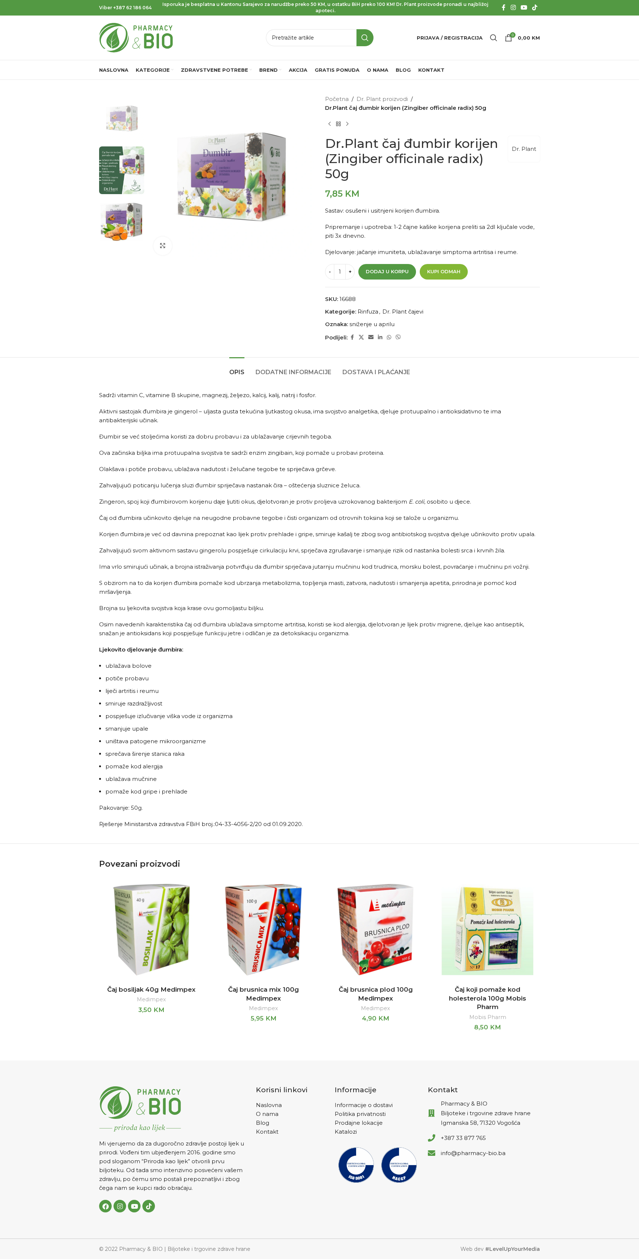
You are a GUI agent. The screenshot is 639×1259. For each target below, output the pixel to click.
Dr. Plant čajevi (402, 311)
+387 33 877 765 (463, 1137)
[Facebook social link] (503, 7)
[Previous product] (329, 124)
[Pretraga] (493, 37)
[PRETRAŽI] (364, 37)
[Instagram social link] (513, 7)
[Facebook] (105, 1206)
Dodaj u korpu (387, 271)
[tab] (236, 368)
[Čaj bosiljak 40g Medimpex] (151, 929)
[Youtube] (134, 1206)
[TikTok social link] (535, 7)
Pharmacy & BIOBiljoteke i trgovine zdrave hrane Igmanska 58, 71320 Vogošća (486, 1113)
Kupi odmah (443, 271)
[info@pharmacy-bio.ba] (431, 1153)
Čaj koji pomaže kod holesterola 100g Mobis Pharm (487, 998)
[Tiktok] (148, 1206)
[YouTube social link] (524, 7)
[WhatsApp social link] (389, 337)
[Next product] (347, 124)
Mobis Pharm (487, 1017)
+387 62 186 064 (132, 7)
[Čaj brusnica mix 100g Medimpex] (263, 929)
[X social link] (361, 337)
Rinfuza (368, 311)
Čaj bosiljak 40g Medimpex (151, 989)
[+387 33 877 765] (431, 1138)
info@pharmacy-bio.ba (473, 1153)
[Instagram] (120, 1206)
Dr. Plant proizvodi (382, 98)
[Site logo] (136, 37)
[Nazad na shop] (338, 124)
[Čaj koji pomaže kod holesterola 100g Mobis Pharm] (487, 929)
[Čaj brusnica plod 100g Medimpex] (375, 929)
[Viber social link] (398, 337)
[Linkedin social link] (380, 337)
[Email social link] (371, 337)
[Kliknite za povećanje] (162, 246)
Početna (337, 98)
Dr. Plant (524, 148)
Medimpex (151, 999)
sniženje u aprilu (372, 324)
